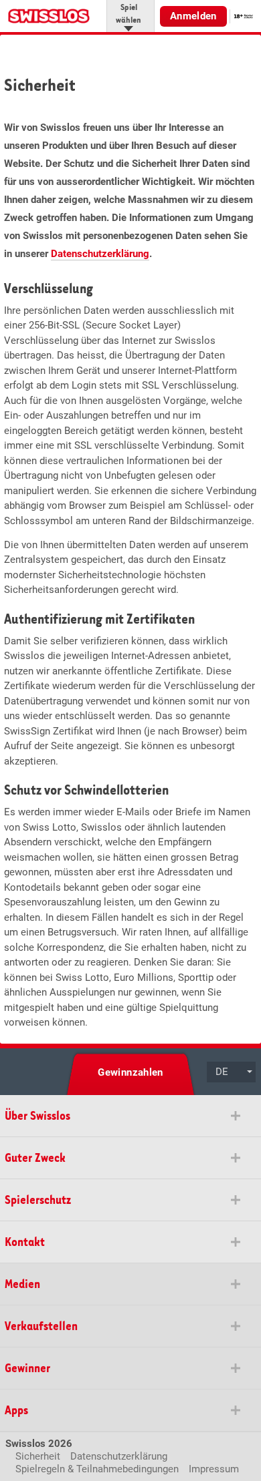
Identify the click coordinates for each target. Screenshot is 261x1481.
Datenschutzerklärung (100, 254)
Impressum (214, 1469)
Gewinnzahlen (130, 1072)
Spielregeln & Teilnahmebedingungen (97, 1469)
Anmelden (193, 16)
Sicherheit (37, 1456)
